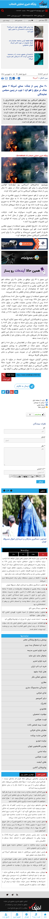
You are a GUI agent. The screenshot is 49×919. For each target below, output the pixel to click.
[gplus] (12, 392)
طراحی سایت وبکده (38, 735)
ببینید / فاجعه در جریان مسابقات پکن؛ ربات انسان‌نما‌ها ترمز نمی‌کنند (23, 579)
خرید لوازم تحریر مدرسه (36, 650)
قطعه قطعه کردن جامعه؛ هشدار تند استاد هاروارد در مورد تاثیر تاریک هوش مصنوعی (21, 43)
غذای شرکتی (41, 693)
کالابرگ (43, 703)
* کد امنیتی (41, 468)
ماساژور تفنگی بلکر (39, 677)
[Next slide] (4, 491)
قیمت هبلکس (40, 719)
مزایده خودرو (41, 740)
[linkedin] (16, 392)
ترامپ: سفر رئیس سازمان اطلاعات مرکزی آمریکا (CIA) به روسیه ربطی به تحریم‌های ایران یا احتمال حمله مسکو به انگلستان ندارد (23, 837)
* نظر (43, 446)
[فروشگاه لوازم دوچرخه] (24, 257)
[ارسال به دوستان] (6, 78)
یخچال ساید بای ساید (37, 655)
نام (44, 427)
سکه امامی (42, 751)
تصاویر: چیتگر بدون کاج (37, 608)
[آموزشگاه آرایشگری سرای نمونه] (24, 271)
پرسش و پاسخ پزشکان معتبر (34, 639)
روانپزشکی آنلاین (39, 767)
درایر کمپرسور (41, 698)
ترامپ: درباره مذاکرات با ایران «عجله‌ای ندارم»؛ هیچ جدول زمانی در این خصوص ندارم (23, 846)
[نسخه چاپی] (2, 78)
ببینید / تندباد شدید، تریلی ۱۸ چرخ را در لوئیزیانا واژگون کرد (25, 619)
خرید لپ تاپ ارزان (38, 666)
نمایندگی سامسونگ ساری (36, 687)
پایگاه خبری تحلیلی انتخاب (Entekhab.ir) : (32, 155)
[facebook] (8, 392)
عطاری (43, 682)
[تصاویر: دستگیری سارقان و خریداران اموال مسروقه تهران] (24, 515)
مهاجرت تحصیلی (39, 714)
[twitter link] (7, 894)
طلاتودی (43, 709)
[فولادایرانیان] (24, 244)
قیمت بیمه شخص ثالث (36, 724)
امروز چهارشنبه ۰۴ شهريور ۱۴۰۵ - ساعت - (29, 11)
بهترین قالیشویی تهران (37, 746)
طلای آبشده (41, 762)
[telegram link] (12, 894)
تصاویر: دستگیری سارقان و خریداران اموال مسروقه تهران (24, 540)
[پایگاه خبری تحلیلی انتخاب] (43, 4)
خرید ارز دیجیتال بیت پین (35, 645)
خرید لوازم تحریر (39, 661)
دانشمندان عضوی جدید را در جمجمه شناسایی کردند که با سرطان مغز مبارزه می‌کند (20, 56)
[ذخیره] (10, 78)
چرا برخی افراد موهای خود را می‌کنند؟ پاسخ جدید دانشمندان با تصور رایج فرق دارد (20, 29)
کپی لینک (6, 379)
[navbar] (46, 10)
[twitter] (3, 392)
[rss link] (17, 894)
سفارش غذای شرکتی (38, 730)
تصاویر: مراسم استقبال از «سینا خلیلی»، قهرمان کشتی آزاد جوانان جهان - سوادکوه (23, 614)
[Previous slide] (11, 491)
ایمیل (43, 437)
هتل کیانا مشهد (40, 671)
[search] (2, 11)
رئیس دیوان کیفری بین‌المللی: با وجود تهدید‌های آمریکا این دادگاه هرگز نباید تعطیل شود (23, 853)
